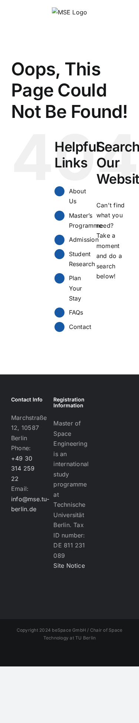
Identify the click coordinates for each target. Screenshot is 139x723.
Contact (80, 326)
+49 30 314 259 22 (23, 468)
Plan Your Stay (75, 288)
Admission (84, 239)
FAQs (76, 312)
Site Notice (69, 565)
